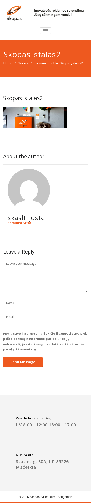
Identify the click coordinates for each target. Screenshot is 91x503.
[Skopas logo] (45, 13)
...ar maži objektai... (47, 63)
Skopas (23, 63)
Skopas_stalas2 (23, 98)
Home (7, 63)
